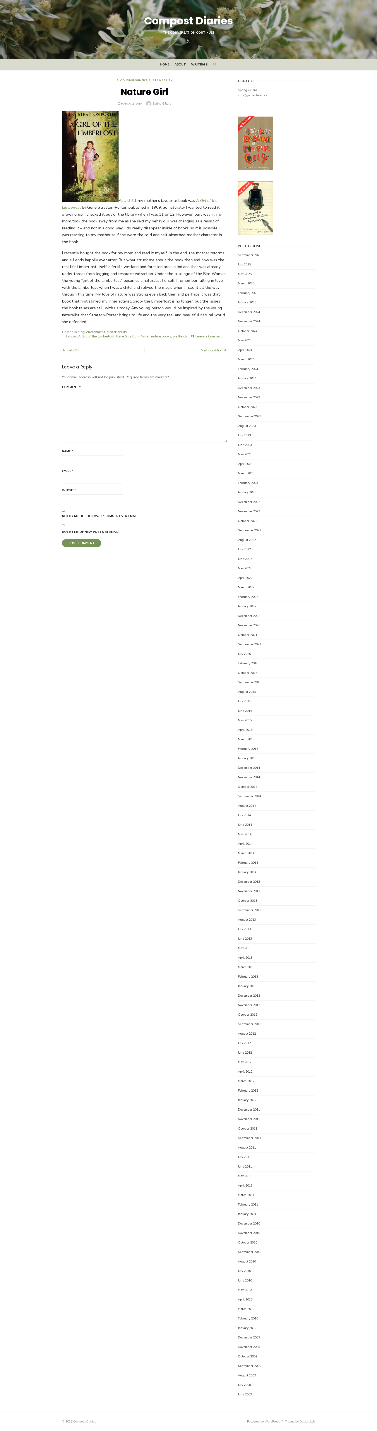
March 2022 (246, 587)
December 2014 (249, 768)
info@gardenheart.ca (252, 95)
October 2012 (247, 1015)
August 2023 (247, 426)
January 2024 (247, 378)
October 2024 (247, 331)
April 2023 (245, 464)
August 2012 (247, 1034)
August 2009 (247, 1375)
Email (68, 471)
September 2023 (249, 416)
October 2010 (247, 1242)
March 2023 (246, 473)
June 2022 (245, 559)
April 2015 (245, 730)
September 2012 (249, 1024)
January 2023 (247, 492)
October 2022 (247, 521)
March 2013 (246, 967)
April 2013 (245, 958)
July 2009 (244, 1385)
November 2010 (249, 1233)
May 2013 (245, 948)
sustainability (160, 80)
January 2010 (247, 1328)
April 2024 (245, 350)
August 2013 (247, 920)
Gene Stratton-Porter (133, 336)
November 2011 (249, 1119)
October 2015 (247, 673)
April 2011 (245, 1185)
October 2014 (247, 787)
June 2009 (245, 1394)
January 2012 (247, 1100)
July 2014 (244, 815)
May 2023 (245, 454)
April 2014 (245, 844)
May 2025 (245, 274)
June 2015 (245, 711)
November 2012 (249, 1005)
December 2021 (249, 616)
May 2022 (245, 568)
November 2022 (249, 511)
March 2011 (246, 1195)
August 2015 (247, 692)
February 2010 (248, 1318)
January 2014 (247, 872)
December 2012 (249, 996)
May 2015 (245, 720)
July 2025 (244, 264)
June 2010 (245, 1280)
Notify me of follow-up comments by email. (100, 516)
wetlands (180, 336)
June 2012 (245, 1053)
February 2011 (248, 1204)
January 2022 (247, 606)
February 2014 (248, 863)
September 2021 (249, 644)
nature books (161, 336)
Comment (71, 387)
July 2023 (244, 435)
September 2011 (249, 1138)
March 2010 (246, 1309)
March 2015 (246, 739)
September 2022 (249, 530)
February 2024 (248, 369)
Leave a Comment (209, 336)
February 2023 (248, 483)
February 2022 (248, 597)
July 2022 (244, 549)
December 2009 (249, 1337)
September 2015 (249, 682)
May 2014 (245, 834)
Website (69, 490)
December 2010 (249, 1223)
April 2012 (245, 1072)
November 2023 (249, 397)
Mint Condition (212, 350)
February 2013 (248, 977)
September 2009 (249, 1366)
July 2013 (244, 929)
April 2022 (245, 578)
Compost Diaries (188, 21)
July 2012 (244, 1043)
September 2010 (249, 1252)
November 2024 (249, 321)
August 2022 (247, 540)
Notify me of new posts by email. (90, 532)
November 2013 (249, 891)
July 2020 (244, 654)
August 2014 (247, 806)
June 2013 (245, 939)
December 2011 (249, 1110)
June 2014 (245, 825)
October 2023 (247, 407)
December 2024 (249, 312)
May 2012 (245, 1062)
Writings (199, 64)
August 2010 (247, 1261)
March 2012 (246, 1081)
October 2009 (247, 1356)
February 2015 (248, 749)
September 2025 (249, 255)
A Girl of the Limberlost (96, 336)
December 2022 (249, 502)
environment (136, 80)
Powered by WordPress (263, 1421)
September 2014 (249, 796)
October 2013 (247, 901)
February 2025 (248, 293)
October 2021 (247, 635)
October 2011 (247, 1129)
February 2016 (248, 663)
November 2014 (249, 777)
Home (164, 64)
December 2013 (249, 882)
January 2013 (247, 986)
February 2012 (248, 1091)
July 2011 (244, 1157)
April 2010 (245, 1299)
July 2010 (244, 1271)
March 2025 (246, 283)
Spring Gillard (162, 103)
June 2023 (245, 445)
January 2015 (247, 758)
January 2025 (247, 302)
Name (67, 451)
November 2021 (249, 625)
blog (121, 80)
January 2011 (247, 1214)
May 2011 (245, 1176)
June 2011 (245, 1166)
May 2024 (245, 340)
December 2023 (249, 388)
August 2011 (247, 1147)
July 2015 (244, 701)
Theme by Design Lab (300, 1421)
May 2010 (245, 1290)
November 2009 (249, 1347)
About (180, 64)
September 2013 (249, 910)
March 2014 (246, 853)
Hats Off (73, 350)
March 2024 (246, 359)
